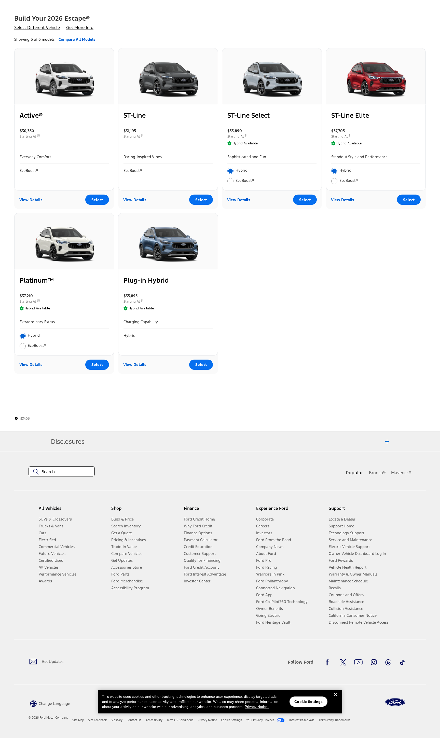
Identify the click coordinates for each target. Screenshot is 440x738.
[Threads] (388, 662)
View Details (31, 199)
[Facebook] (329, 662)
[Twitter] (343, 662)
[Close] (335, 698)
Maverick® (401, 472)
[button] (49, 703)
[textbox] (61, 472)
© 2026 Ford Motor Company (48, 717)
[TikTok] (402, 662)
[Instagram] (374, 662)
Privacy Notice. (257, 707)
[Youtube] (358, 662)
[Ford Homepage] (395, 702)
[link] (78, 720)
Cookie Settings (308, 702)
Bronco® (377, 472)
